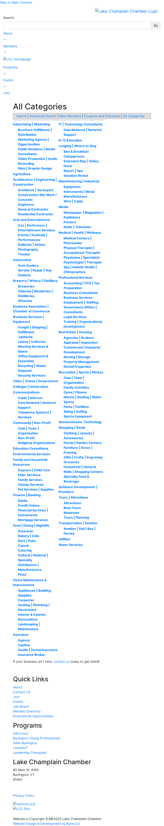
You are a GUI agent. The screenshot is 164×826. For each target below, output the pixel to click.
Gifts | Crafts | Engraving (83, 457)
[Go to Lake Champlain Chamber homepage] (126, 11)
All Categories (134, 116)
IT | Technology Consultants (81, 124)
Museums (71, 513)
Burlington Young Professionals (36, 738)
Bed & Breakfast (76, 151)
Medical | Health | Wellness (80, 233)
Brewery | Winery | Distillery (35, 281)
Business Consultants (81, 293)
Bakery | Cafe (28, 536)
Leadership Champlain (30, 753)
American (25, 531)
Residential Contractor (35, 214)
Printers (70, 222)
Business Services (78, 298)
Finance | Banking (27, 495)
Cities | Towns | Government (35, 381)
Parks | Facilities (76, 407)
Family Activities (76, 387)
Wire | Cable (73, 201)
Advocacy (20, 733)
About (7, 33)
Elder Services (29, 475)
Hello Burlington (25, 743)
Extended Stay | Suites (81, 161)
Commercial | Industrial (82, 347)
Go (156, 25)
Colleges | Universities (30, 387)
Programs (10, 67)
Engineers (26, 204)
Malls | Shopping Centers (83, 472)
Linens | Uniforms (32, 342)
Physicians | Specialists (82, 257)
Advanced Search (43, 116)
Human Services (31, 485)
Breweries (26, 286)
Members (10, 46)
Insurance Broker (31, 655)
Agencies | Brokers (79, 338)
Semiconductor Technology (80, 422)
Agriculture (22, 174)
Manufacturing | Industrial (79, 181)
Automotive (22, 260)
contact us (61, 661)
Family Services (30, 480)
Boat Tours (72, 508)
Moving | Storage (77, 357)
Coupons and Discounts (102, 116)
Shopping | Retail (72, 428)
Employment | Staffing (81, 302)
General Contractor (33, 209)
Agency (24, 640)
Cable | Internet (30, 398)
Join (6, 93)
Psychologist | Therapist (83, 262)
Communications (26, 392)
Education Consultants (30, 448)
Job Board (21, 706)
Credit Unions (29, 505)
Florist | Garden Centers (82, 443)
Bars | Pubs (27, 541)
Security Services (31, 375)
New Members (70, 116)
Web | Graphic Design (35, 168)
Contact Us (21, 692)
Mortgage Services (33, 520)
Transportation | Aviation (78, 523)
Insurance (21, 635)
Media (63, 207)
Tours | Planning (76, 517)
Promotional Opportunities (33, 716)
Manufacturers (75, 196)
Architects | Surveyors (35, 190)
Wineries (25, 301)
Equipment (72, 187)
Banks (23, 501)
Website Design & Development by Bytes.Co (46, 824)
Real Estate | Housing (75, 332)
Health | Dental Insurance (38, 650)
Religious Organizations (36, 443)
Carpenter (26, 600)
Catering (25, 550)
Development (74, 352)
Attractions (72, 503)
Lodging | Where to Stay (77, 146)
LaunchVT (20, 748)
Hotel (68, 166)
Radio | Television (77, 227)
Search (21, 116)
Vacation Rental (76, 176)
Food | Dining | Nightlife (31, 525)
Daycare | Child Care (34, 470)
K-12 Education (70, 140)
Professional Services (76, 277)
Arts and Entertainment (31, 220)
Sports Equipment (78, 416)
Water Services (71, 545)
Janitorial (25, 337)
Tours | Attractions (73, 497)
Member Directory (27, 711)
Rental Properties (77, 367)
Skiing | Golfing (75, 411)
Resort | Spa (73, 171)
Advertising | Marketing (31, 124)
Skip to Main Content (16, 2)
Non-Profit (26, 438)
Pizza (22, 574)
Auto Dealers (28, 265)
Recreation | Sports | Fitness (81, 372)
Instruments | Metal (79, 192)
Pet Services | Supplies (36, 489)
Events (8, 80)
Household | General (80, 467)
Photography (28, 249)
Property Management (81, 362)
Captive (24, 645)
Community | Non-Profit (32, 423)
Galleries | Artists (31, 245)
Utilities (64, 539)
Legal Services (75, 317)
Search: (8, 18)
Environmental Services (31, 454)
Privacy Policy (23, 795)
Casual (23, 546)
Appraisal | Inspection (81, 342)
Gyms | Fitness (75, 392)
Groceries (71, 462)
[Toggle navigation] (5, 11)
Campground (74, 156)
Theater (24, 254)
